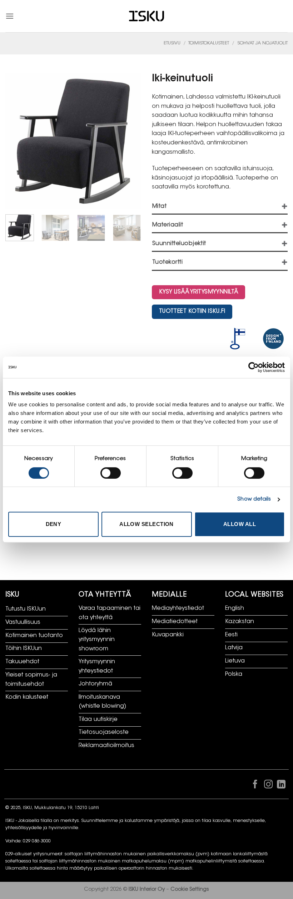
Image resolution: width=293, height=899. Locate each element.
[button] (9, 16)
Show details (254, 499)
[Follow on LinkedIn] (281, 785)
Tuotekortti (167, 262)
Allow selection (146, 524)
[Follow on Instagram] (268, 785)
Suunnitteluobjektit (179, 244)
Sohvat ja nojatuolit (262, 43)
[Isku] (146, 16)
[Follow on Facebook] (255, 785)
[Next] (132, 232)
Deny (53, 524)
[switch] (110, 473)
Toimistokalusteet (208, 43)
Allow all (239, 524)
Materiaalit (167, 225)
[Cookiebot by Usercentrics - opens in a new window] (253, 367)
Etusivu (172, 43)
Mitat (159, 206)
